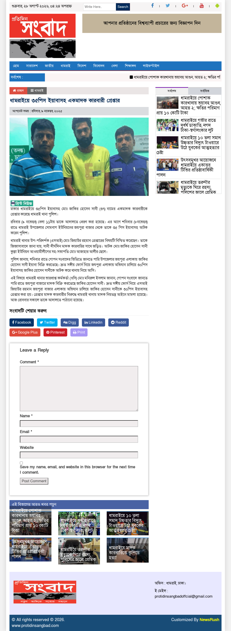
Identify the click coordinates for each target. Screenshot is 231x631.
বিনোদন (98, 65)
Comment (29, 362)
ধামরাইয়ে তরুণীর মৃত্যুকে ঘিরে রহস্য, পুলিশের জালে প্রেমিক (78, 555)
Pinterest (57, 332)
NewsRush (209, 619)
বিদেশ (82, 65)
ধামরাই (65, 65)
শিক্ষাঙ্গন (130, 65)
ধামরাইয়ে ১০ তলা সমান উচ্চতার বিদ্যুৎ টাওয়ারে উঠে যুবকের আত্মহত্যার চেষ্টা (126, 523)
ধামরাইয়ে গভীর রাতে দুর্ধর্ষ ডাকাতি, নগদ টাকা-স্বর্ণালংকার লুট (78, 526)
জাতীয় (49, 65)
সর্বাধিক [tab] (204, 91)
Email (26, 431)
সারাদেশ (32, 65)
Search (123, 7)
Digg (71, 322)
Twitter (49, 322)
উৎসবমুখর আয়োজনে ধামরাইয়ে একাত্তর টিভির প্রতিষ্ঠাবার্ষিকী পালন (29, 549)
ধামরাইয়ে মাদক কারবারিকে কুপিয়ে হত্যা (124, 553)
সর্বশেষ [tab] (172, 91)
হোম (16, 65)
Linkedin (95, 322)
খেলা (114, 65)
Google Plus (27, 332)
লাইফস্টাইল (151, 65)
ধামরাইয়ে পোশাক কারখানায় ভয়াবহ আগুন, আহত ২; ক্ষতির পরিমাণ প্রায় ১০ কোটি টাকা (30, 521)
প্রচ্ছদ (20, 90)
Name (26, 416)
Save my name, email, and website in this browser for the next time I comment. (77, 469)
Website (27, 447)
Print (80, 332)
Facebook (22, 322)
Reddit (120, 322)
